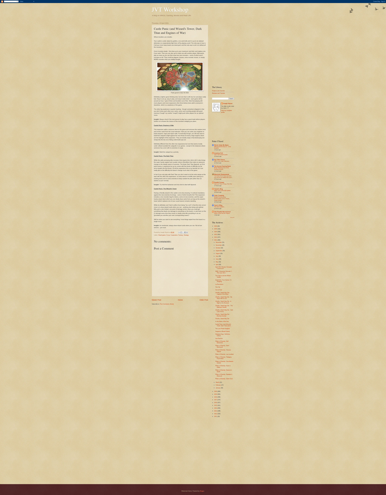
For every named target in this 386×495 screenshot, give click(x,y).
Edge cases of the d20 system (222, 190)
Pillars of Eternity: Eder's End (224, 378)
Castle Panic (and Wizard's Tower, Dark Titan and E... (223, 325)
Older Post (204, 300)
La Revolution (219, 284)
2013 (215, 411)
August (218, 253)
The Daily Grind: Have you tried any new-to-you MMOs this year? (223, 176)
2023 (215, 234)
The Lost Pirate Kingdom (222, 328)
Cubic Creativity (219, 195)
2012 (215, 413)
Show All (232, 217)
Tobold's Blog (218, 189)
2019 (215, 394)
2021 (215, 240)
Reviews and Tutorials (218, 93)
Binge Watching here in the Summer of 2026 (221, 168)
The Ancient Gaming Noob (222, 166)
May (217, 262)
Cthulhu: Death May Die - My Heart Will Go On (223, 297)
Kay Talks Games (219, 159)
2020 (215, 391)
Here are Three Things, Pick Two (223, 184)
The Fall (217, 287)
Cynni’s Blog (218, 205)
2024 (215, 231)
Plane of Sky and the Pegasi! (222, 213)
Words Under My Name (221, 145)
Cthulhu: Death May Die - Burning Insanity (222, 315)
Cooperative (174, 235)
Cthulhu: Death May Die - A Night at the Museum (223, 302)
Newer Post (156, 300)
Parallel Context (219, 182)
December (219, 242)
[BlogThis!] (181, 232)
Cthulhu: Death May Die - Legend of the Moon (222, 293)
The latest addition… (219, 207)
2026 (215, 226)
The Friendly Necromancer (222, 211)
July (217, 256)
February (218, 385)
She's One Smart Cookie (221, 154)
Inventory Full (218, 153)
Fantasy (180, 235)
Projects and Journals (218, 90)
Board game (162, 235)
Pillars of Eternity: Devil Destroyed (222, 346)
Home (180, 300)
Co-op (168, 235)
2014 (215, 408)
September (219, 250)
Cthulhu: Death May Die (222, 318)
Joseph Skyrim (227, 103)
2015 (215, 405)
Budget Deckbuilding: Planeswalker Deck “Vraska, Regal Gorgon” (222, 198)
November (219, 245)
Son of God (218, 290)
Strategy (186, 235)
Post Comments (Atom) (167, 304)
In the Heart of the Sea (222, 321)
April (217, 264)
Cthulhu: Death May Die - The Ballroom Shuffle (224, 306)
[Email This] (179, 232)
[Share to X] (183, 232)
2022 (215, 237)
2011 (215, 416)
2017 (215, 399)
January (218, 388)
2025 (215, 229)
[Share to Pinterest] (187, 232)
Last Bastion (219, 338)
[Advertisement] (223, 52)
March (218, 382)
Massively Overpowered (221, 174)
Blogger (202, 491)
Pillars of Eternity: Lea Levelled (224, 354)
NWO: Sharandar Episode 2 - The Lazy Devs (223, 272)
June (217, 259)
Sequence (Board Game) (222, 331)
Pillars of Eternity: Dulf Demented (221, 342)
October (218, 248)
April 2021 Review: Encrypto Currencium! (223, 267)
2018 (215, 397)
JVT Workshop (170, 9)
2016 (215, 402)
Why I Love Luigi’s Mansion (221, 161)
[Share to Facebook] (185, 232)
